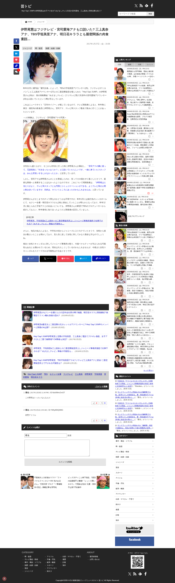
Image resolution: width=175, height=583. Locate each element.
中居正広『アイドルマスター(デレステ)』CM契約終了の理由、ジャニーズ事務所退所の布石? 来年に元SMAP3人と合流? (134, 383)
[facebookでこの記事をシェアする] (16, 40)
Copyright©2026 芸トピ (87, 580)
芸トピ (26, 6)
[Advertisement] (43, 285)
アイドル (119, 478)
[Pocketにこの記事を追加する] (16, 59)
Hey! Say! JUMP (35, 374)
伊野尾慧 (88, 374)
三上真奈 (79, 374)
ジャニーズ (40, 22)
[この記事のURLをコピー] (16, 65)
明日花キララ (36, 377)
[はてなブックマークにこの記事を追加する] (16, 53)
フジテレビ (68, 374)
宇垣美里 (98, 374)
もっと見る (148, 370)
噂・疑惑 (38, 48)
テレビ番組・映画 (122, 452)
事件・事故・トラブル (124, 441)
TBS (46, 374)
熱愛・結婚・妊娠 (53, 48)
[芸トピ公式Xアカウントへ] (130, 574)
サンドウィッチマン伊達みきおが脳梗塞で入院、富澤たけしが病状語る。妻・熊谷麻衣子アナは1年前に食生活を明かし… (134, 394)
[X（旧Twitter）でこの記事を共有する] (16, 47)
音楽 (117, 467)
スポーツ (119, 473)
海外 (117, 520)
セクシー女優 (55, 374)
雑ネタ (118, 504)
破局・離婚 (120, 489)
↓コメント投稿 (101, 386)
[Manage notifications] (4, 579)
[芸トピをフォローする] (136, 6)
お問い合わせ (95, 559)
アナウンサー (121, 494)
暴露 (117, 510)
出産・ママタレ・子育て (125, 499)
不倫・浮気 (120, 483)
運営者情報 (94, 556)
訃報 (117, 515)
